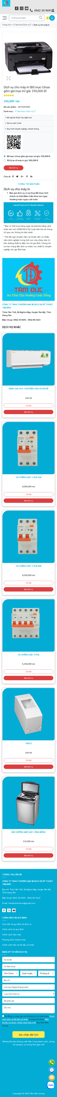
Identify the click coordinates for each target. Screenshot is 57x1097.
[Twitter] (17, 176)
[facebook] (16, 8)
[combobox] (10, 973)
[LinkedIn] (31, 176)
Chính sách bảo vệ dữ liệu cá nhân (18, 944)
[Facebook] (13, 176)
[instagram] (21, 8)
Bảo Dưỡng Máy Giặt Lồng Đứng (28, 832)
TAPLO (28, 743)
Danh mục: (9, 111)
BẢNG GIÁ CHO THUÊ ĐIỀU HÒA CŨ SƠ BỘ (28, 388)
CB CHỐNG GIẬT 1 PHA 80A (28, 566)
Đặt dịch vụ (13, 168)
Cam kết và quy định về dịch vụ (16, 924)
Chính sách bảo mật (11, 934)
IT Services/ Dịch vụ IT (22, 24)
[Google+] (22, 176)
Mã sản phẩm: (10, 106)
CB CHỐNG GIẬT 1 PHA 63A (28, 477)
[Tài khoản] (53, 10)
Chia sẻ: (7, 176)
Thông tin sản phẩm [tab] (28, 184)
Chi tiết (28, 405)
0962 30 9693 (42, 10)
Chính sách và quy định (13, 929)
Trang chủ (6, 24)
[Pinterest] (27, 176)
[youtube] (26, 8)
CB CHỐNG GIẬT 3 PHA (28, 654)
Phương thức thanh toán (14, 939)
